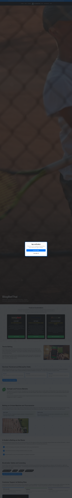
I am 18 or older (36, 250)
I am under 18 (36, 253)
